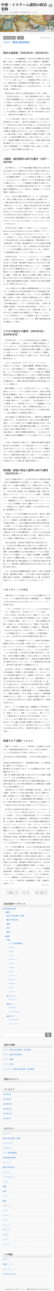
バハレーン (12, 975)
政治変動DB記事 (9, 908)
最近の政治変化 (13, 919)
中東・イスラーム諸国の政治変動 (24, 6)
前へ (11, 892)
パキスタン (12, 1007)
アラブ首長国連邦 (15, 943)
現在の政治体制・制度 (15, 915)
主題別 (7, 912)
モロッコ (11, 979)
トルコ (11, 971)
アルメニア (12, 999)
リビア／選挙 (8, 1059)
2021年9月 (7, 1094)
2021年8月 (7, 1099)
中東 (8, 940)
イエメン (11, 947)
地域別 (7, 936)
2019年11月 (7, 1108)
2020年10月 (7, 1104)
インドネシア (13, 1019)
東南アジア (11, 1016)
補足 (8, 932)
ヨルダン (11, 983)
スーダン (11, 967)
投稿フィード (8, 1264)
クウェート (12, 959)
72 (37, 892)
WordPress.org (9, 1273)
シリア (11, 963)
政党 (8, 928)
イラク (11, 951)
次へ (42, 892)
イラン (11, 955)
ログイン (6, 1259)
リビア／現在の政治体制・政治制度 (17, 1049)
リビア (11, 987)
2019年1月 (7, 1118)
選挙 (8, 924)
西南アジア (11, 1004)
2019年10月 (7, 1113)
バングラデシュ (14, 1011)
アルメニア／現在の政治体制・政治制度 (18, 1069)
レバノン (11, 991)
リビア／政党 (8, 1064)
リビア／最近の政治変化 (16, 42)
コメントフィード (10, 1269)
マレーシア (12, 1023)
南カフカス (11, 996)
